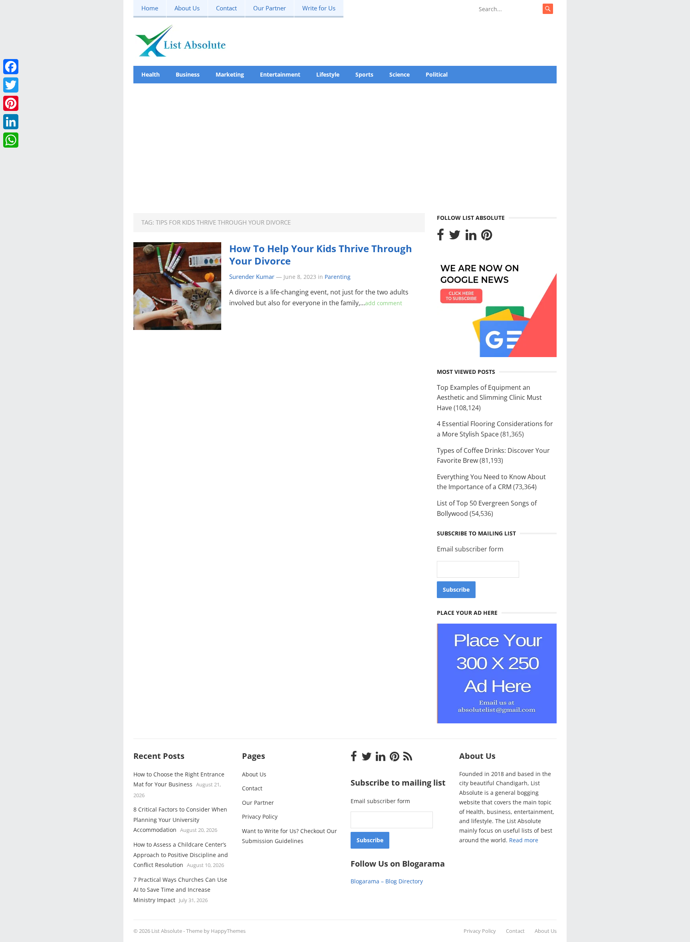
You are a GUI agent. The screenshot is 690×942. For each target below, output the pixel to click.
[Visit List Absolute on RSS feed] (407, 758)
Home (149, 8)
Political (437, 74)
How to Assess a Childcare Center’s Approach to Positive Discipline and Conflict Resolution (180, 855)
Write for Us (318, 8)
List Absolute (166, 930)
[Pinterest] (11, 103)
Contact (226, 8)
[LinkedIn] (11, 122)
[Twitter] (11, 85)
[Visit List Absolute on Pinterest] (486, 237)
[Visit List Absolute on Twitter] (455, 237)
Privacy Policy (260, 816)
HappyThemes (228, 930)
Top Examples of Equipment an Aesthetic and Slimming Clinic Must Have (489, 397)
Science (399, 74)
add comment (383, 303)
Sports (364, 74)
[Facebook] (11, 66)
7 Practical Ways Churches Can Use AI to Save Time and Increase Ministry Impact (180, 890)
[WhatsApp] (11, 140)
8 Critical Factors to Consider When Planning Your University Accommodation (180, 819)
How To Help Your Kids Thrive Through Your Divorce (320, 254)
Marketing (230, 74)
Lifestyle (327, 74)
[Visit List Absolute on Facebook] (440, 237)
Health (150, 74)
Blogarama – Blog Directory (387, 881)
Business (188, 74)
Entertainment (280, 74)
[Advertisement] (345, 143)
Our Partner (269, 8)
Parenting (338, 276)
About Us (187, 8)
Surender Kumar (251, 277)
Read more (523, 840)
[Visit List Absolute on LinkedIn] (471, 237)
